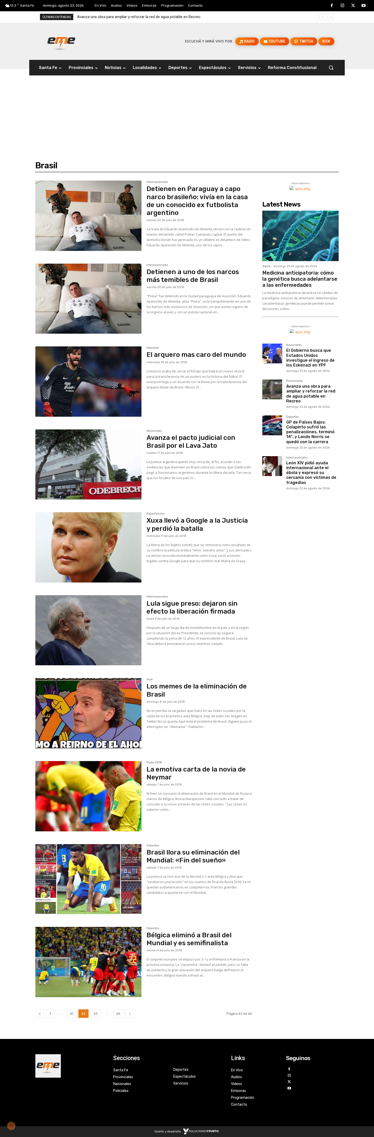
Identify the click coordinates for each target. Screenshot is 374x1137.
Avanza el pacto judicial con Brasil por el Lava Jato (191, 442)
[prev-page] (39, 1013)
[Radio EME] (61, 41)
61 (71, 1014)
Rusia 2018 (154, 762)
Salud (266, 266)
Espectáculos (156, 513)
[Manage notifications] (11, 1126)
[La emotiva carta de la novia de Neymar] (88, 796)
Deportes (153, 347)
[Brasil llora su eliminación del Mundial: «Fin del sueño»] (88, 879)
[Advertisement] (187, 107)
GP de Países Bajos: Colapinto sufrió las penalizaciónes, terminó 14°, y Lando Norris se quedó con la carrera (167, 17)
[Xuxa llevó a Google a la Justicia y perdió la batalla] (88, 547)
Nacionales (154, 430)
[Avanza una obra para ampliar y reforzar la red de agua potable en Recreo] (272, 389)
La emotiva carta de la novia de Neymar (196, 773)
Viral (150, 679)
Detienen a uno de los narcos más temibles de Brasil (193, 276)
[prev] (323, 17)
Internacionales (157, 182)
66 (118, 1014)
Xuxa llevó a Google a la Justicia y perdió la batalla (197, 524)
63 (96, 1014)
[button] (331, 67)
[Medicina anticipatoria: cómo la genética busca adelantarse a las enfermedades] (300, 236)
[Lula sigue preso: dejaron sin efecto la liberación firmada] (88, 630)
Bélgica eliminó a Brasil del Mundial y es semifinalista (189, 939)
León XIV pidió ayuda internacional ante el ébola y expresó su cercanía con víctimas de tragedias (311, 473)
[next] (331, 17)
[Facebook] (332, 6)
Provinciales (294, 381)
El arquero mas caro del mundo (196, 355)
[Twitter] (353, 6)
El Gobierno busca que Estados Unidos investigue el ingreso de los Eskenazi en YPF (310, 358)
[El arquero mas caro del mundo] (88, 381)
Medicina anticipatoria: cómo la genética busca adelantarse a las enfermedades (299, 279)
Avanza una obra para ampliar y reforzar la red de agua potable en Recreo (310, 393)
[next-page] (129, 1013)
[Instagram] (342, 6)
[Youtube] (363, 6)
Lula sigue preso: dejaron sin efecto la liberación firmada (192, 607)
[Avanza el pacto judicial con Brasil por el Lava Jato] (88, 464)
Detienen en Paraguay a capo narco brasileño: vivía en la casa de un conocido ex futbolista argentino (197, 201)
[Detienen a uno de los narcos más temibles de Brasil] (88, 299)
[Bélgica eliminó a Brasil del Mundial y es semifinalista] (88, 962)
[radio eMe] (70, 1066)
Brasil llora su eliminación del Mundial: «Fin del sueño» (193, 856)
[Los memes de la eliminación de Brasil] (88, 713)
